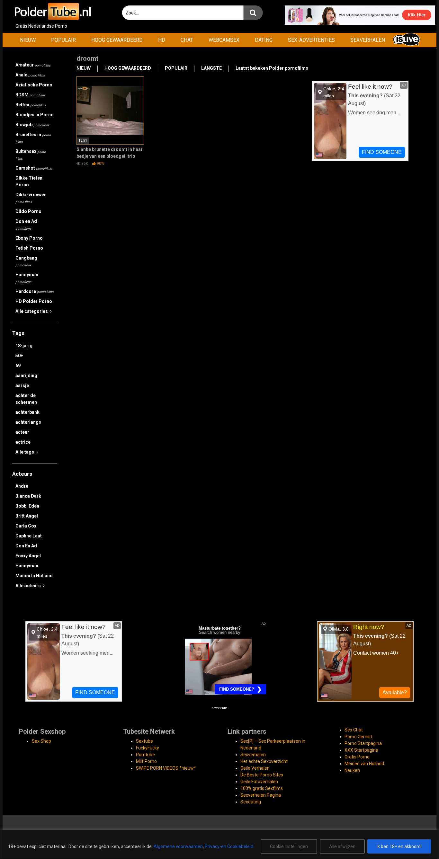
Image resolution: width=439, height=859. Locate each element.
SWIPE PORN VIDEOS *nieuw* (166, 768)
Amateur (32, 64)
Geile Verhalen (255, 768)
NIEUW (28, 40)
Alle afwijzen (342, 846)
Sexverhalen (253, 754)
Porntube (145, 754)
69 (18, 365)
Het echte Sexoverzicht (264, 761)
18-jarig (23, 345)
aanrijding (26, 375)
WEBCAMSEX (224, 40)
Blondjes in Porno (34, 114)
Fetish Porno (29, 248)
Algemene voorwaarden (178, 846)
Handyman (26, 278)
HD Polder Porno (33, 301)
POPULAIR (63, 40)
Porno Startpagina (363, 743)
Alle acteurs (28, 585)
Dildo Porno (28, 211)
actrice (23, 442)
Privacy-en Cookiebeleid (229, 846)
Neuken (352, 770)
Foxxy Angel (28, 555)
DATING (264, 40)
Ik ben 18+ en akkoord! (399, 846)
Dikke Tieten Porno (28, 181)
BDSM (30, 94)
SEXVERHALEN (367, 40)
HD (161, 40)
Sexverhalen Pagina (260, 795)
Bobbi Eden (27, 506)
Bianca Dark (28, 496)
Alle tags (25, 452)
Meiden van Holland (364, 763)
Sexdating (250, 801)
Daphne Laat (28, 535)
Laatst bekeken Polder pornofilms (272, 68)
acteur (22, 432)
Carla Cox (25, 525)
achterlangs (28, 422)
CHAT (187, 40)
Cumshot (33, 168)
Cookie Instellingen (289, 846)
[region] (219, 844)
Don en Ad (26, 224)
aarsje (22, 385)
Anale (30, 74)
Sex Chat (354, 729)
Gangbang (26, 261)
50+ (19, 355)
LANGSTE (211, 68)
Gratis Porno (357, 756)
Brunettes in (33, 138)
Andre (21, 486)
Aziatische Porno (33, 84)
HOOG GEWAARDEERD (117, 40)
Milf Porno (146, 761)
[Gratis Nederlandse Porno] (52, 11)
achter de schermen (26, 399)
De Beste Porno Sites (261, 774)
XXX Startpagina (361, 750)
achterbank (27, 412)
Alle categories (32, 311)
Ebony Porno (29, 238)
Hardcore (34, 291)
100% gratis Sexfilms (261, 788)
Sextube (144, 741)
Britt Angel (26, 515)
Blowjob (32, 124)
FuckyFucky (147, 747)
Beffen (30, 104)
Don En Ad (26, 545)
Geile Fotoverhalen (259, 781)
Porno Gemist (358, 736)
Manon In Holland (34, 575)
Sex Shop (41, 741)
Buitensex (30, 154)
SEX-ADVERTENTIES (311, 40)
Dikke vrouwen (31, 198)
